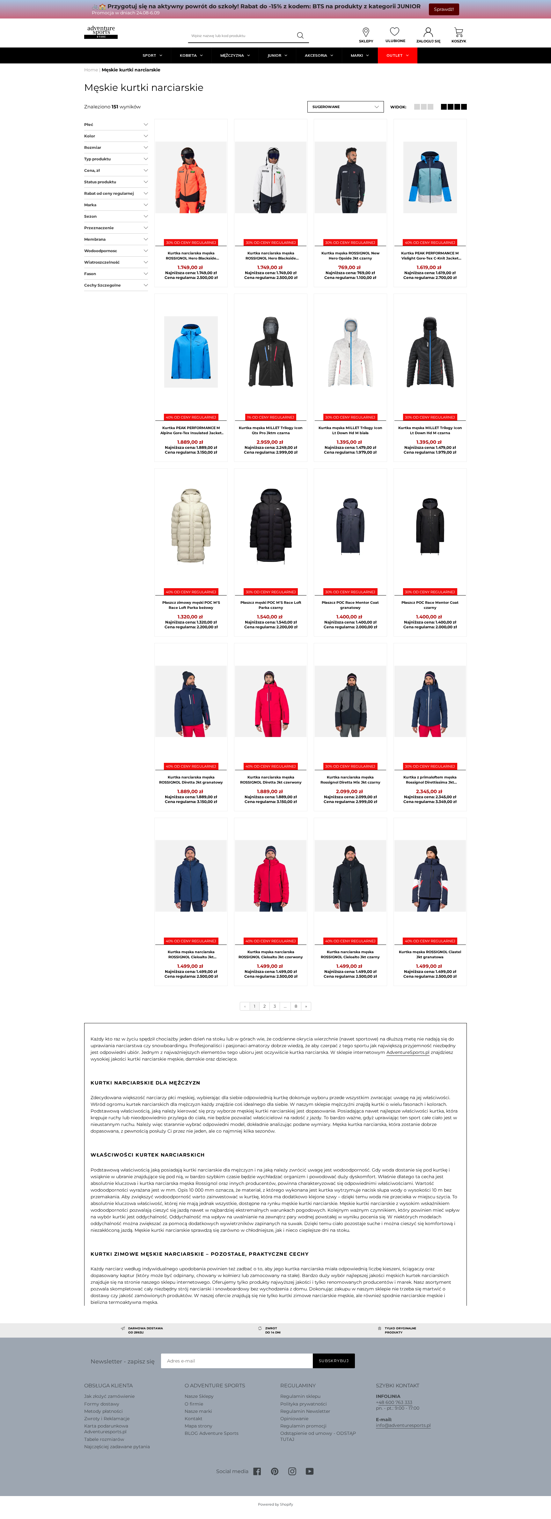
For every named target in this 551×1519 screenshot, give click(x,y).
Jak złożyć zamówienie (109, 1396)
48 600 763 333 (395, 1402)
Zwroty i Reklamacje (106, 1418)
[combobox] (240, 35)
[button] (345, 107)
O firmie (194, 1404)
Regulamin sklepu (300, 1396)
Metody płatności (103, 1411)
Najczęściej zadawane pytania (117, 1447)
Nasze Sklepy (199, 1396)
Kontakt (193, 1418)
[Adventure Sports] (101, 32)
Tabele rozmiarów (104, 1439)
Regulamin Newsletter (305, 1411)
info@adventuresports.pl (403, 1425)
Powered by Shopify (275, 1504)
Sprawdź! (444, 9)
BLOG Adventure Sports (212, 1433)
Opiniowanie (294, 1418)
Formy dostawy (101, 1404)
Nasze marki (198, 1411)
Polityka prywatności (303, 1404)
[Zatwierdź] (301, 35)
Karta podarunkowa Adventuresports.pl (106, 1429)
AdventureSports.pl (408, 1052)
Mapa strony (198, 1426)
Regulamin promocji (303, 1426)
